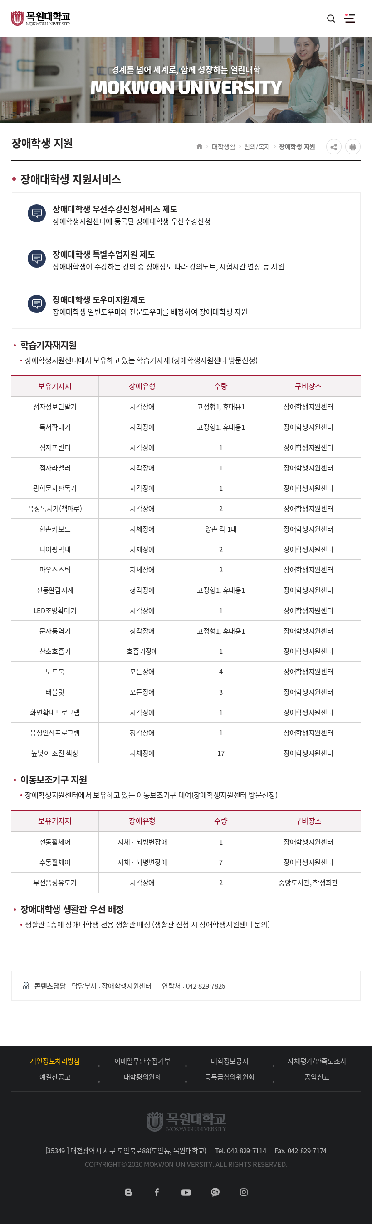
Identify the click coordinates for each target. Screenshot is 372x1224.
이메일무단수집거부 (142, 1061)
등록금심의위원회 (230, 1076)
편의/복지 (257, 146)
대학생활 (223, 146)
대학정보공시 (229, 1061)
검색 (331, 19)
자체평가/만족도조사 (317, 1061)
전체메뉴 (349, 18)
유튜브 (186, 1192)
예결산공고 (55, 1076)
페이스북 (157, 1192)
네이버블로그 (128, 1192)
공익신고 (316, 1076)
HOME (199, 146)
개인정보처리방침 (55, 1061)
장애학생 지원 (297, 146)
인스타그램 (244, 1192)
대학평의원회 (142, 1076)
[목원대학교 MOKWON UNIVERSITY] (40, 13)
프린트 (353, 146)
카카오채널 (215, 1192)
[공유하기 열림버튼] (334, 146)
